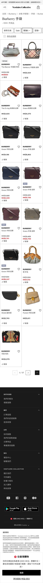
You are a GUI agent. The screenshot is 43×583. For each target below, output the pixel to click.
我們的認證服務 (10, 418)
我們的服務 (8, 394)
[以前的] (15, 372)
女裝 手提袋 (23, 13)
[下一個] (28, 372)
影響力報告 (8, 481)
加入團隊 (7, 484)
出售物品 (7, 441)
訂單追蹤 (7, 414)
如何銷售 (7, 434)
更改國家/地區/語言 (21, 578)
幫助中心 (7, 457)
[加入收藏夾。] (18, 64)
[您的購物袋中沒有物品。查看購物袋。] (38, 7)
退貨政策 (7, 422)
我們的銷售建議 (10, 438)
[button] (38, 7)
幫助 (5, 453)
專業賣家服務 (9, 445)
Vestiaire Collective (14, 469)
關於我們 (7, 473)
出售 (5, 430)
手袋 (33, 13)
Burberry (12, 13)
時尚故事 (7, 488)
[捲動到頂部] (37, 372)
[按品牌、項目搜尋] (4, 7)
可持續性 (7, 477)
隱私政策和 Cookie (20, 525)
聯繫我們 (7, 461)
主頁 (4, 13)
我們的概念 (8, 398)
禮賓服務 (7, 402)
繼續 (21, 572)
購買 (5, 410)
